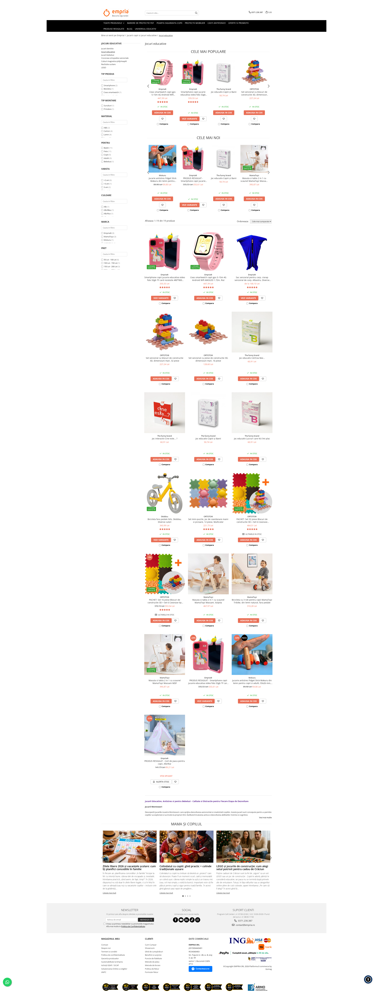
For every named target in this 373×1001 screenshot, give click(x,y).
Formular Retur (151, 972)
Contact (104, 944)
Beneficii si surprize (153, 955)
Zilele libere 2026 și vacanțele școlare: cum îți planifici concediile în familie (129, 867)
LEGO (103, 67)
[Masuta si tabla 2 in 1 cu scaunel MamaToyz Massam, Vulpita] (208, 573)
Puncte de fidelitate (153, 958)
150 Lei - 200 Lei (110, 266)
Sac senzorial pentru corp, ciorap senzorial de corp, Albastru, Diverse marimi (252, 278)
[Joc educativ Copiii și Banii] (223, 72)
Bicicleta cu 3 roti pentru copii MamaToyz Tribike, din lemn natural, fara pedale (252, 601)
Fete (106, 151)
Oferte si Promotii (238, 23)
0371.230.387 (244, 920)
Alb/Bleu (108, 210)
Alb (105, 206)
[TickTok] (192, 919)
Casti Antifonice (217, 23)
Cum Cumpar (150, 944)
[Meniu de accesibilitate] (368, 979)
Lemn (106, 134)
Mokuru (107, 240)
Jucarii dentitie (107, 48)
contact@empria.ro (245, 924)
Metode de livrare (152, 965)
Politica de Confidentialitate (133, 926)
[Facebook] (175, 919)
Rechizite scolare (108, 64)
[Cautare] (196, 13)
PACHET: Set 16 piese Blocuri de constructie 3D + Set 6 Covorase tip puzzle (165, 601)
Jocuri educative (108, 51)
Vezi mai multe (265, 817)
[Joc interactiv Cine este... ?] (164, 412)
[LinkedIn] (186, 919)
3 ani (106, 187)
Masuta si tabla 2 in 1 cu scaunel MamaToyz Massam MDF (254, 179)
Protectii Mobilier (195, 23)
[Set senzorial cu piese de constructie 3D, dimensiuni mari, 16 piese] (208, 332)
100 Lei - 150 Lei (110, 263)
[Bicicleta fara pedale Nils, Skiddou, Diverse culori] (164, 493)
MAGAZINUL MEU (110, 938)
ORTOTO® (254, 89)
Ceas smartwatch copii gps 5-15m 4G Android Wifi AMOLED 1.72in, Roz (162, 93)
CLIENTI (149, 938)
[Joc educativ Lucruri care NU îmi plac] (252, 412)
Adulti (106, 158)
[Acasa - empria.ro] (115, 13)
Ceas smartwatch (111, 92)
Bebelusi (107, 161)
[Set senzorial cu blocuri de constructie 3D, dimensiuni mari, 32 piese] (254, 72)
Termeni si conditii (109, 951)
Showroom (150, 948)
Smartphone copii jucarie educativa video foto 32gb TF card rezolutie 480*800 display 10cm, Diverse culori (193, 93)
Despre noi (106, 948)
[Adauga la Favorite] (162, 118)
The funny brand (224, 89)
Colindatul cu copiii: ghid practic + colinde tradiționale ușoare (185, 867)
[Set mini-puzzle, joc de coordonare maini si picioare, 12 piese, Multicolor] (208, 493)
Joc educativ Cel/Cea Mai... (252, 358)
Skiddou (164, 516)
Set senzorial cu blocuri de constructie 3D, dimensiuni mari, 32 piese (254, 93)
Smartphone (109, 85)
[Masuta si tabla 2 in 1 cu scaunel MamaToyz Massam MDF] (254, 159)
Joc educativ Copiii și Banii (223, 92)
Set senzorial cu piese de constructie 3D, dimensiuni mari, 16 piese (208, 359)
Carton (107, 131)
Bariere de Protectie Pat (140, 23)
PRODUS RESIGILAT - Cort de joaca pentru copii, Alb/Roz (164, 762)
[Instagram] (197, 919)
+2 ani (106, 180)
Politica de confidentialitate (113, 955)
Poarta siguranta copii (169, 23)
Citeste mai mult (109, 893)
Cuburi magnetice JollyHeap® (114, 61)
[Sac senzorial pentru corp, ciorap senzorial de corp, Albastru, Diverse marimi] (252, 251)
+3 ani (106, 183)
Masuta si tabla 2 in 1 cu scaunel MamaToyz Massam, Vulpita (208, 601)
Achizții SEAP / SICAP (110, 965)
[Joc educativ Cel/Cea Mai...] (252, 332)
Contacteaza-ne (202, 969)
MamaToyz (109, 236)
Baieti (106, 147)
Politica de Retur (152, 968)
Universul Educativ (145, 28)
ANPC (103, 972)
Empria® (108, 233)
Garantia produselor (110, 958)
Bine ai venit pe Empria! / (113, 35)
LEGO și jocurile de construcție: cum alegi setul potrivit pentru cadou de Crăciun (242, 867)
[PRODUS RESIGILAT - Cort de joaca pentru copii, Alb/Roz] (164, 735)
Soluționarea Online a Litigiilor (114, 968)
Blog (129, 28)
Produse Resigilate (113, 28)
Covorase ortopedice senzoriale (115, 58)
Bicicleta (107, 88)
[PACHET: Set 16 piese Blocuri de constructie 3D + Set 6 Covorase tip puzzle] (164, 573)
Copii (106, 154)
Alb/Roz (107, 213)
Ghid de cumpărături (154, 951)
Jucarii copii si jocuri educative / (143, 35)
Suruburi (107, 105)
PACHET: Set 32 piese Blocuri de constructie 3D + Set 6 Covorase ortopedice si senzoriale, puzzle (252, 520)
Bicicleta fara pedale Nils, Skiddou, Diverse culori (165, 520)
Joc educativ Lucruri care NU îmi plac (252, 438)
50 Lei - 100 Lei (110, 259)
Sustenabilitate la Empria (112, 961)
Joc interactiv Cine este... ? (164, 438)
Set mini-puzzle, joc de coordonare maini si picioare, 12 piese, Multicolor (208, 520)
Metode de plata (152, 961)
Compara (164, 124)
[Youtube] (181, 919)
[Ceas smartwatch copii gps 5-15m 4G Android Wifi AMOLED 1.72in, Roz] (162, 72)
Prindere (107, 109)
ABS (105, 127)
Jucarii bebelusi (107, 55)
